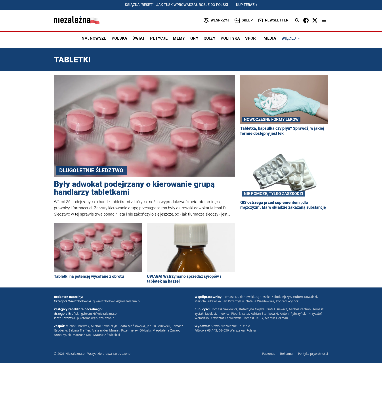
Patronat (268, 353)
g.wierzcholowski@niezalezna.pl (117, 301)
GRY (194, 38)
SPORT (251, 38)
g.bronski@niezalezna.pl (99, 313)
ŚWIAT (138, 38)
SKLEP (247, 20)
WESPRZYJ (220, 20)
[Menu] (324, 20)
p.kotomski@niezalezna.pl (96, 318)
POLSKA (119, 38)
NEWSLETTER (276, 20)
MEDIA (270, 38)
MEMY (179, 38)
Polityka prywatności (313, 353)
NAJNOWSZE (94, 38)
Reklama (286, 353)
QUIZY (209, 38)
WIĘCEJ (288, 38)
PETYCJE (159, 38)
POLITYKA (230, 38)
